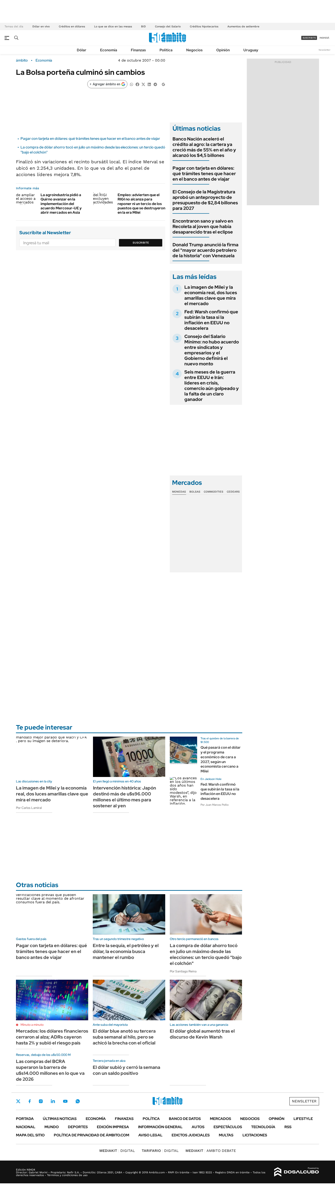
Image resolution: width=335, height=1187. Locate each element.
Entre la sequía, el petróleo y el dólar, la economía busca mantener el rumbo (126, 951)
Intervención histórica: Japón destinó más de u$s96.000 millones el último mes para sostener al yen (124, 797)
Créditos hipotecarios (204, 26)
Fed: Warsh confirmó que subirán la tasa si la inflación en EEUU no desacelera (211, 320)
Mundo (51, 1127)
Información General (160, 1127)
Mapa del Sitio (30, 1135)
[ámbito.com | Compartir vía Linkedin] (149, 84)
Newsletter (324, 50)
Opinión (223, 50)
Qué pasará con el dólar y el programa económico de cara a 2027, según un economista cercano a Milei (221, 759)
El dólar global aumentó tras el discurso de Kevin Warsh (202, 1034)
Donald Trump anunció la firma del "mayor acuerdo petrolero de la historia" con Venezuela (205, 250)
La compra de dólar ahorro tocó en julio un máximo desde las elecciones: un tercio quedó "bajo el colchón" (206, 954)
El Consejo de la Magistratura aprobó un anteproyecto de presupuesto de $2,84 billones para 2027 (205, 200)
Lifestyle (303, 1118)
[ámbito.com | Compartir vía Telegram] (155, 84)
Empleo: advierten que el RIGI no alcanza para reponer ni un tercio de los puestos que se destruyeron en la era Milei (141, 203)
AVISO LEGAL (150, 1135)
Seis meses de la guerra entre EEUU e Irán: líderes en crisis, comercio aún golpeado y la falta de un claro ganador (211, 385)
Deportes (78, 1127)
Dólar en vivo (41, 26)
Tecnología (263, 1127)
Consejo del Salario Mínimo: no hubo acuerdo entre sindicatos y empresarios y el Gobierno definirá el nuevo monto (211, 350)
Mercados (220, 1118)
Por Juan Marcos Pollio (215, 805)
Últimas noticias (60, 1118)
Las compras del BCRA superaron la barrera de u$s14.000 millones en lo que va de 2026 (50, 1070)
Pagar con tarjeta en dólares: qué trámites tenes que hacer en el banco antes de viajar (90, 138)
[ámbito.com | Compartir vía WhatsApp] (131, 84)
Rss (287, 1127)
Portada (25, 1118)
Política (166, 50)
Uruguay (250, 50)
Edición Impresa (113, 1127)
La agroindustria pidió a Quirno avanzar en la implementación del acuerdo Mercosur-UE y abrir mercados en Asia (61, 203)
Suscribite (141, 242)
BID (143, 26)
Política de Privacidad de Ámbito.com (91, 1135)
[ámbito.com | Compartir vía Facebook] (137, 84)
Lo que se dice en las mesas (113, 26)
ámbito (22, 60)
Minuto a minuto (32, 1025)
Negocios (194, 50)
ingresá (324, 37)
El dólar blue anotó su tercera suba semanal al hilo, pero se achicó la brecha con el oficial (124, 1037)
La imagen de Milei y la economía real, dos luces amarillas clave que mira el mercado (210, 295)
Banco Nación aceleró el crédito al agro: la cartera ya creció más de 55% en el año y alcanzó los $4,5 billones (204, 147)
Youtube (65, 1101)
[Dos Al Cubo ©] (296, 1172)
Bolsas (194, 491)
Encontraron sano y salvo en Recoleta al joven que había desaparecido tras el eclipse (203, 226)
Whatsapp (78, 1101)
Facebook (29, 1101)
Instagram (41, 1101)
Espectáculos (228, 1127)
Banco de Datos (185, 1118)
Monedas (179, 491)
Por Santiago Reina (183, 971)
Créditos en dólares (72, 26)
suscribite (309, 37)
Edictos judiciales (191, 1135)
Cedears (233, 491)
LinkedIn (53, 1101)
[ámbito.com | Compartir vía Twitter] (143, 84)
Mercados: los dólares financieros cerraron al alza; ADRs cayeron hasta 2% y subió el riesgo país (52, 1037)
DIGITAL (117, 1150)
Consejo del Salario (168, 26)
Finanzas (138, 50)
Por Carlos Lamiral (29, 808)
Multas (226, 1135)
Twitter (18, 1101)
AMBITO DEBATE (211, 1150)
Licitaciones (254, 1135)
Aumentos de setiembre (243, 26)
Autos (198, 1127)
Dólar (81, 50)
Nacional (25, 1127)
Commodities (213, 491)
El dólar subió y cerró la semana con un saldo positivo (126, 1070)
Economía (108, 50)
